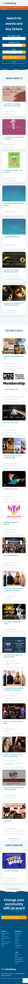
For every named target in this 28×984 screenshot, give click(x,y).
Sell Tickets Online (6, 942)
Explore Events (5, 933)
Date (14, 49)
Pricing (3, 940)
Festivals (17, 940)
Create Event (14, 917)
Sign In (3, 945)
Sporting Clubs (19, 945)
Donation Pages (5, 938)
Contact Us (18, 954)
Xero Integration (19, 961)
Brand (16, 963)
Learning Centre (19, 957)
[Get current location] (24, 45)
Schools (17, 943)
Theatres (17, 947)
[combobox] (14, 45)
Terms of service (17, 978)
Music (16, 942)
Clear (14, 62)
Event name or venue (14, 36)
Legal (9, 978)
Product (3, 935)
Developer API (19, 959)
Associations (18, 933)
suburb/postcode (14, 42)
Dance (17, 938)
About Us (3, 978)
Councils (17, 936)
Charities (17, 935)
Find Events (14, 57)
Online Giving (4, 936)
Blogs (16, 956)
